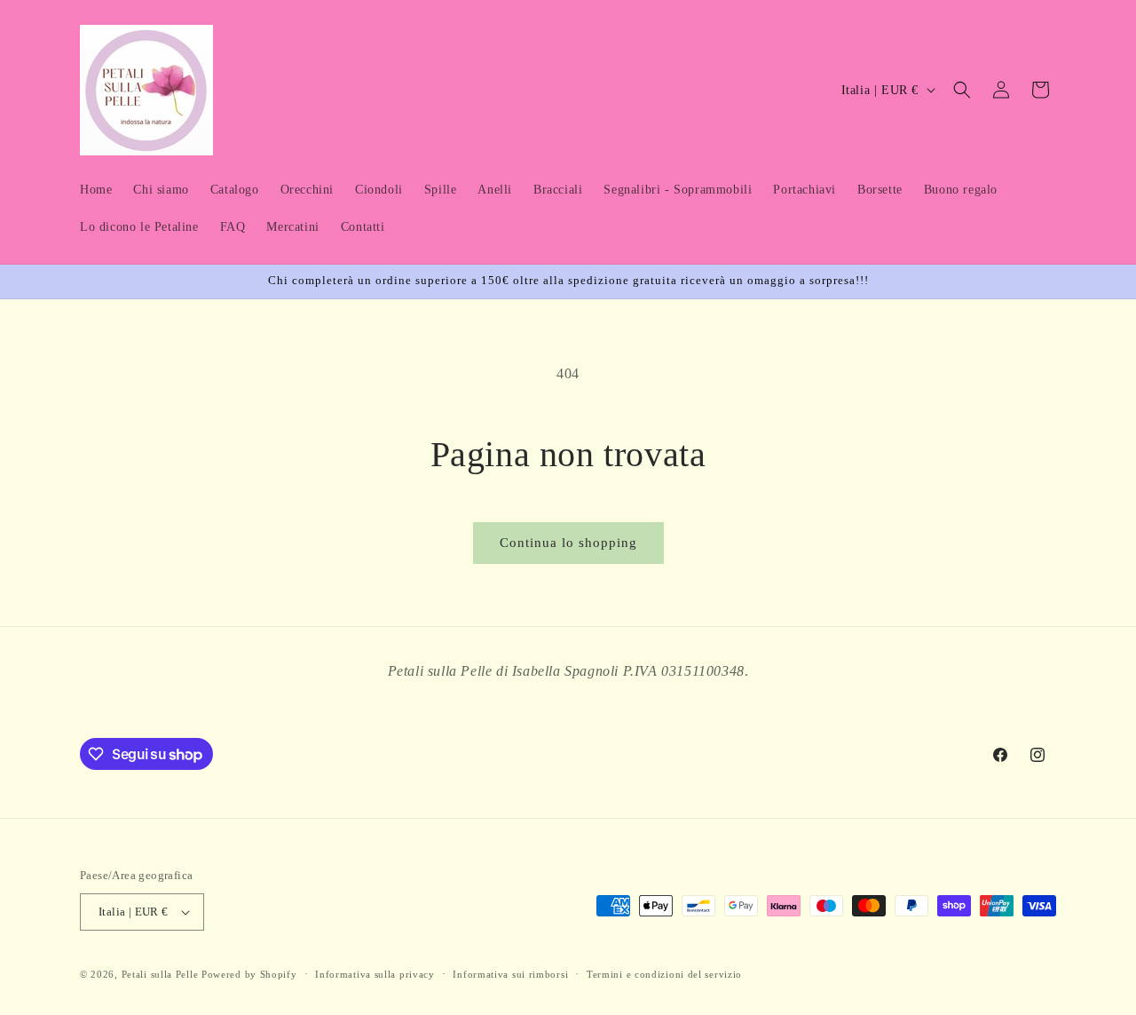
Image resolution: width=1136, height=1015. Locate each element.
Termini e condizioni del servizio (664, 974)
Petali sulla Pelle (160, 974)
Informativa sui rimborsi (510, 974)
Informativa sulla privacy (375, 974)
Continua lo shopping (568, 542)
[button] (962, 89)
